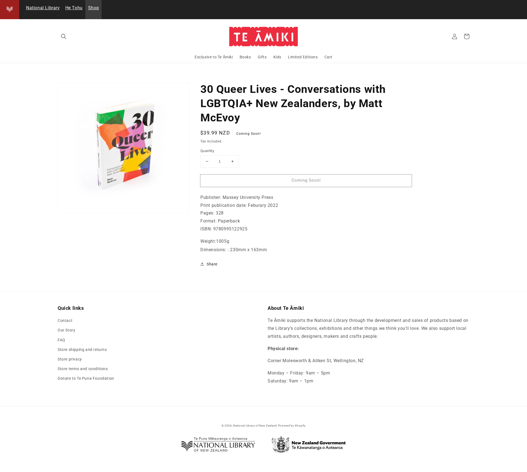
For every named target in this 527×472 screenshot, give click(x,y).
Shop (93, 7)
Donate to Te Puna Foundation (86, 378)
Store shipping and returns (82, 349)
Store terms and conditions (83, 369)
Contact (65, 320)
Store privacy (70, 359)
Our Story (66, 330)
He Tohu (74, 7)
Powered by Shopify (292, 425)
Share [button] (212, 264)
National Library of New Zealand (255, 425)
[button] (64, 36)
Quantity (207, 151)
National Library (43, 7)
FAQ (61, 340)
